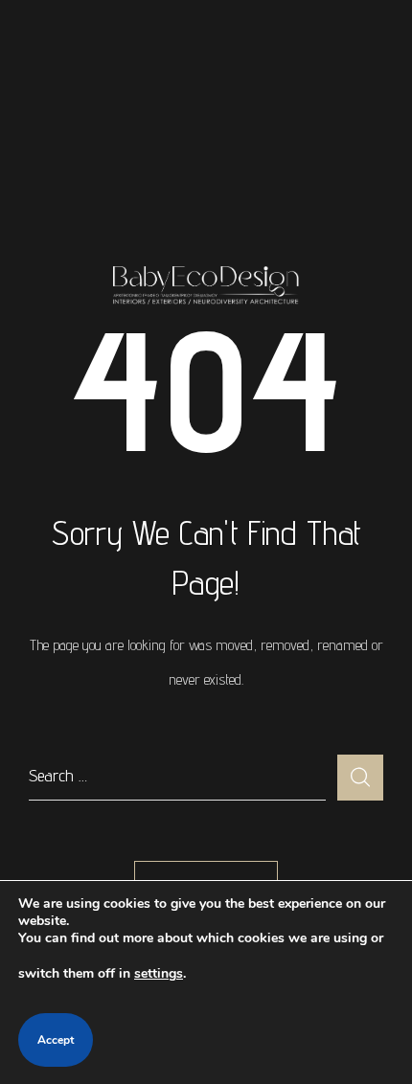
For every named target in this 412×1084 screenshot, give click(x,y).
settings (158, 973)
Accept (55, 1040)
